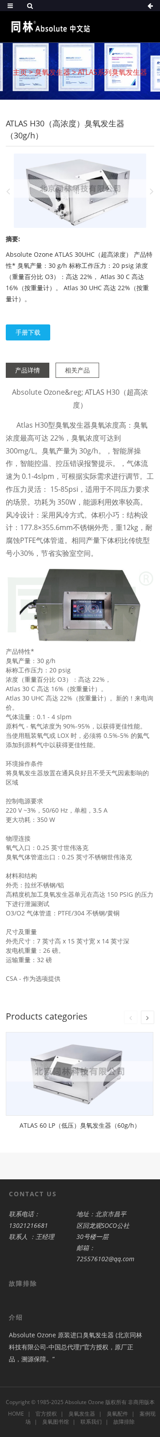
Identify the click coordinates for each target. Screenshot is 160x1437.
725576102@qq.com (105, 1259)
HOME (16, 1413)
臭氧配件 (117, 1413)
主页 (20, 72)
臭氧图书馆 (55, 1421)
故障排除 (124, 1421)
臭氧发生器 (52, 72)
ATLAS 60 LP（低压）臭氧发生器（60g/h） (80, 1125)
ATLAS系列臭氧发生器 (112, 72)
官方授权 (46, 1413)
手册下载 (28, 332)
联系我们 (91, 1421)
